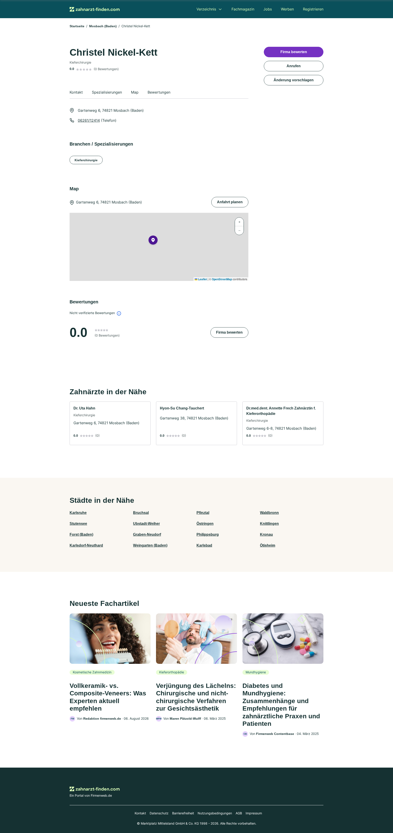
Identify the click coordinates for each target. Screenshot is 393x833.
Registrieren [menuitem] (313, 9)
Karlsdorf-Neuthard (86, 545)
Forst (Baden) (81, 534)
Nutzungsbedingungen (215, 813)
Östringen (205, 524)
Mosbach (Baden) (103, 26)
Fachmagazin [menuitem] (243, 9)
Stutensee (78, 524)
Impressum (254, 813)
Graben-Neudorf (147, 534)
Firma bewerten (229, 332)
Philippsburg (207, 534)
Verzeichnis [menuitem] (206, 9)
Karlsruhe (78, 513)
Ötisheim (267, 545)
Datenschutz (159, 813)
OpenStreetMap (222, 279)
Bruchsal (141, 513)
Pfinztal (202, 513)
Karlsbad (204, 545)
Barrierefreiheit (183, 813)
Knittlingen (269, 524)
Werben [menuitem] (287, 9)
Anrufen (294, 66)
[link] (110, 423)
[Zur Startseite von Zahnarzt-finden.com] (95, 9)
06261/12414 (89, 120)
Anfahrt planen (230, 202)
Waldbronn (269, 513)
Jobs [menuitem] (267, 9)
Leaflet (202, 279)
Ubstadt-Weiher (146, 524)
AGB (239, 813)
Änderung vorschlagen (294, 80)
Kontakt (140, 813)
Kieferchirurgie (86, 160)
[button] (153, 241)
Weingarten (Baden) (150, 545)
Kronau (266, 534)
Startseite (77, 26)
